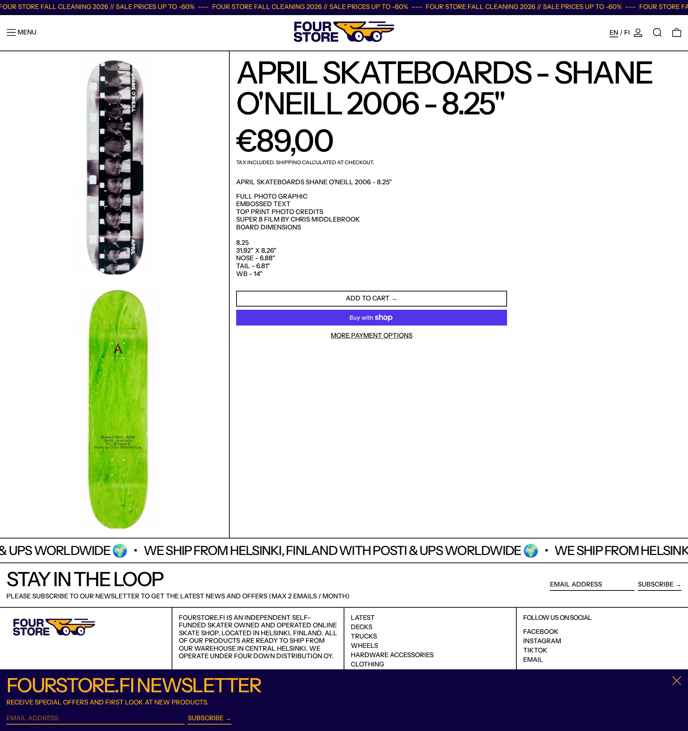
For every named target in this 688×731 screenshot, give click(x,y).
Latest (363, 618)
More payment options (371, 336)
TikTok (535, 650)
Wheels (364, 646)
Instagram (542, 641)
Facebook (541, 632)
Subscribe (656, 584)
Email (533, 660)
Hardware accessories (392, 655)
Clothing (367, 664)
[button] (657, 32)
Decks (361, 627)
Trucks (364, 636)
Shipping (288, 162)
